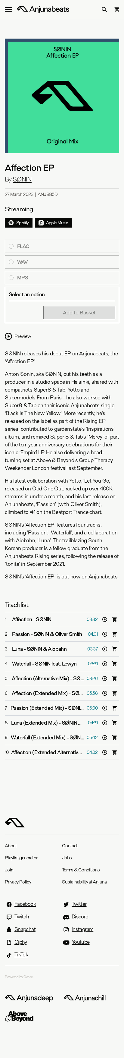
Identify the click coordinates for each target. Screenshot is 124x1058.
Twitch (21, 916)
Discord (80, 916)
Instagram (82, 929)
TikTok (21, 954)
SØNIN (22, 179)
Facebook (25, 904)
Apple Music (57, 222)
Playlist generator (21, 858)
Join (9, 870)
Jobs (67, 858)
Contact (70, 846)
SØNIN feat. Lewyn (55, 663)
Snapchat (25, 929)
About (11, 846)
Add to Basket (79, 312)
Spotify (22, 222)
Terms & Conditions (81, 870)
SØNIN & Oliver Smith (58, 634)
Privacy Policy (18, 882)
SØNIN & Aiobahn (47, 649)
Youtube (81, 942)
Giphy (20, 942)
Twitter (79, 904)
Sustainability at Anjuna (84, 882)
